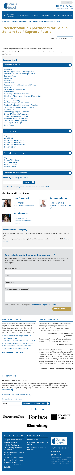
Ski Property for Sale (11, 15)
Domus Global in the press (12, 352)
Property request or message (17, 289)
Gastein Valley (9, 83)
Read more (6, 390)
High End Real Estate (11, 445)
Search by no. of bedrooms (15, 173)
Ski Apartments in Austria (13, 440)
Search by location (12, 64)
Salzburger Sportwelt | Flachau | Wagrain (19, 107)
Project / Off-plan (10, 164)
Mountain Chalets (10, 442)
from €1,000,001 (10, 147)
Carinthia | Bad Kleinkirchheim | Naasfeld (19, 74)
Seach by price (10, 131)
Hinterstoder (9, 92)
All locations (8, 69)
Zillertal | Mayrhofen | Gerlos (15, 123)
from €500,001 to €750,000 (14, 142)
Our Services (46, 15)
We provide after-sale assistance (16, 348)
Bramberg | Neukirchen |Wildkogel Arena (19, 71)
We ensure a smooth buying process (17, 346)
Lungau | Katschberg (12, 100)
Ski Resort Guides (23, 15)
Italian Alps (8, 80)
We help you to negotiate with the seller (18, 343)
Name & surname (12, 268)
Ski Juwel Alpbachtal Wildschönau (16, 114)
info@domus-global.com (65, 8)
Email (7, 275)
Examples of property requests (44, 305)
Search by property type (14, 153)
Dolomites (8, 78)
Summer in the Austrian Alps (14, 381)
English (67, 2)
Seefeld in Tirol (9, 109)
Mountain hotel (10, 167)
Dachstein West (10, 76)
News (54, 15)
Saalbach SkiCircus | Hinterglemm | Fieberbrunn (22, 105)
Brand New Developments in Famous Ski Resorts (13, 461)
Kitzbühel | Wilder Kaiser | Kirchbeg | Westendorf (22, 96)
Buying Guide (35, 15)
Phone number (11, 282)
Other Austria (9, 125)
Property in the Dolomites (13, 457)
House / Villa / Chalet (11, 160)
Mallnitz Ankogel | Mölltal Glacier (16, 103)
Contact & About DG (65, 15)
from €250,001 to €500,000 (14, 140)
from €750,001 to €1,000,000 (14, 145)
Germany (7, 87)
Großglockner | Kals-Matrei (14, 89)
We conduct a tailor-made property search (19, 340)
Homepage (6, 21)
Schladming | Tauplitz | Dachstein (16, 112)
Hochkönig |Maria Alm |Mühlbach (16, 94)
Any (5, 136)
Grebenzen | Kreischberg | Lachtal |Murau (20, 85)
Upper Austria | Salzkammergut (16, 118)
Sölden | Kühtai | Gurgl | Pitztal (16, 116)
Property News (9, 375)
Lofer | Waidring (10, 98)
